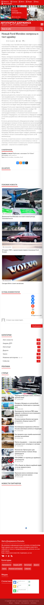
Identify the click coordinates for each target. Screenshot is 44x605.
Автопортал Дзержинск (16, 24)
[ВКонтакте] (17, 163)
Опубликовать (36, 326)
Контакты (33, 603)
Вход (36, 2)
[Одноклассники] (20, 163)
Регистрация (8, 3)
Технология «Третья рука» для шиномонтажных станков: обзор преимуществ (26, 452)
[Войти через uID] (32, 296)
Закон (5, 354)
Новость (6, 2)
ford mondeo (9, 157)
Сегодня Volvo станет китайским (13, 283)
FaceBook (6, 556)
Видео (30, 2)
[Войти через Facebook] (32, 302)
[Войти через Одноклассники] (32, 312)
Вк (3, 556)
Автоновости (6, 565)
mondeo (17, 157)
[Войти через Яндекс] (32, 306)
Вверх (11, 603)
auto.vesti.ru (13, 155)
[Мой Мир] (23, 163)
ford (21, 157)
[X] (26, 163)
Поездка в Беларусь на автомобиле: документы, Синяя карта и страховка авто (27, 405)
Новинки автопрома (10, 357)
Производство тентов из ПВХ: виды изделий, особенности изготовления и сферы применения (27, 413)
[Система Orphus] (33, 586)
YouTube (9, 556)
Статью (15, 2)
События (6, 361)
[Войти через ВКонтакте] (32, 299)
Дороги (5, 350)
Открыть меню (42, 24)
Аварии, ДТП (7, 343)
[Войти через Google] (33, 309)
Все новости (25, 603)
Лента (12, 556)
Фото (22, 2)
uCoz (37, 601)
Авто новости (8, 340)
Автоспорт (7, 347)
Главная (17, 603)
